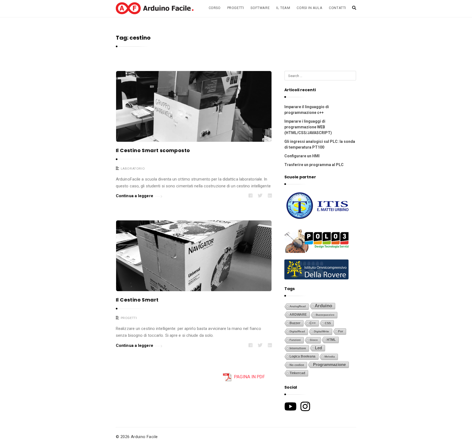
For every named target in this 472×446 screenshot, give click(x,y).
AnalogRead (298, 306)
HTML (331, 339)
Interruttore (298, 348)
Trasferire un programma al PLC (314, 165)
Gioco (314, 339)
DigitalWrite (321, 331)
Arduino (323, 305)
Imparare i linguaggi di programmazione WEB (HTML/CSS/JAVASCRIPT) (308, 127)
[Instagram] (305, 406)
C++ (312, 323)
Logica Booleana (302, 356)
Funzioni (295, 339)
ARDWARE (298, 315)
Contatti (337, 8)
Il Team (283, 8)
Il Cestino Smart (137, 299)
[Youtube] (290, 406)
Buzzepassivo (325, 314)
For (340, 331)
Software (260, 8)
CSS (328, 323)
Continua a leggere (134, 195)
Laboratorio (133, 168)
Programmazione (329, 364)
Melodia (329, 356)
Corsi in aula (309, 8)
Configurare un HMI (302, 156)
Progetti (235, 8)
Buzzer (295, 323)
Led (318, 348)
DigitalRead (297, 331)
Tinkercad (297, 373)
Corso (215, 8)
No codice (297, 365)
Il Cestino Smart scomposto (153, 150)
